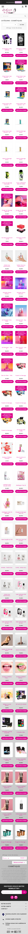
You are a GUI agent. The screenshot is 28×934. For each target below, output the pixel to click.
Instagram (16, 897)
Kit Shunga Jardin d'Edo (21, 430)
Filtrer (22, 24)
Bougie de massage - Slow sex (21, 512)
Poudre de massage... (21, 375)
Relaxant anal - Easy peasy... (21, 320)
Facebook (12, 897)
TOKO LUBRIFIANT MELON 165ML (21, 183)
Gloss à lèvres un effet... (21, 457)
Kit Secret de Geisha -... (21, 704)
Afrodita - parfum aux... (7, 567)
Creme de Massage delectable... (7, 183)
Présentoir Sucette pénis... (21, 238)
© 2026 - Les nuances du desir (14, 928)
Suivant (23, 858)
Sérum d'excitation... (21, 650)
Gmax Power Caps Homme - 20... (7, 131)
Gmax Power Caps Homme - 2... (21, 76)
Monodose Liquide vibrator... (21, 49)
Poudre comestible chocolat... (21, 759)
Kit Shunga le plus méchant (7, 49)
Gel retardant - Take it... (7, 348)
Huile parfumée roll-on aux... (21, 595)
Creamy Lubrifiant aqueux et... (7, 787)
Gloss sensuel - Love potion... (21, 348)
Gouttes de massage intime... (7, 650)
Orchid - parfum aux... (21, 567)
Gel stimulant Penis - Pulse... (7, 320)
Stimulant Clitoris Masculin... (21, 293)
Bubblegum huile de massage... (7, 512)
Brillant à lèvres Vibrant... (7, 704)
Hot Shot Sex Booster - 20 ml (7, 238)
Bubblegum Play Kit (21, 485)
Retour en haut (19, 863)
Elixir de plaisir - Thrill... (7, 375)
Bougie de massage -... (7, 842)
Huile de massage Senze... (21, 131)
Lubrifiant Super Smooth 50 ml (7, 485)
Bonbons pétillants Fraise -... (7, 677)
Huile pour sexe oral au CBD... (21, 540)
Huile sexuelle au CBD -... (7, 540)
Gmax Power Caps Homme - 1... (7, 76)
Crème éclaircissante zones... (21, 814)
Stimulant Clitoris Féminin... (7, 293)
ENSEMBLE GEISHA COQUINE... (7, 732)
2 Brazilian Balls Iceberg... (7, 759)
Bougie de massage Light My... (7, 211)
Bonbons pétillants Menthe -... (21, 677)
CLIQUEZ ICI (18, 2)
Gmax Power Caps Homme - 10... (21, 104)
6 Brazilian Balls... (21, 732)
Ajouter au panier (7, 55)
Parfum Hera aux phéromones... (21, 265)
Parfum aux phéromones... (7, 265)
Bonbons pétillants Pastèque (7, 457)
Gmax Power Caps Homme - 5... (7, 104)
